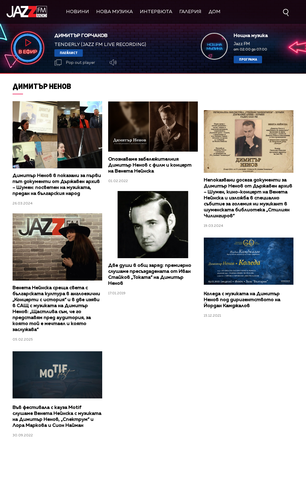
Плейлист (69, 52)
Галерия (190, 12)
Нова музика (114, 12)
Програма (248, 59)
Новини (77, 12)
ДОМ (215, 12)
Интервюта (156, 12)
